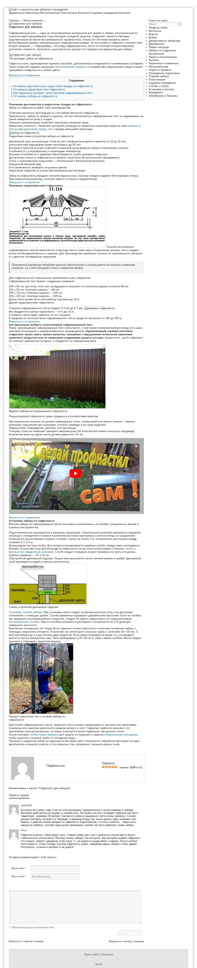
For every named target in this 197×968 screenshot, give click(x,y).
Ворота (153, 34)
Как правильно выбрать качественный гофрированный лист (52, 92)
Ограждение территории (164, 73)
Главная (14, 20)
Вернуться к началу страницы (126, 941)
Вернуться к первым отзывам (26, 941)
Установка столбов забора (25, 612)
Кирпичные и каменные (164, 63)
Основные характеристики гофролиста (38, 89)
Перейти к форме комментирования (19, 797)
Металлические (50, 12)
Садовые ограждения (104, 12)
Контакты (125, 12)
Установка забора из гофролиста (34, 96)
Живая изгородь (159, 47)
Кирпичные (32, 12)
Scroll (98, 964)
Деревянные (17, 12)
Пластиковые (69, 12)
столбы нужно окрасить (44, 734)
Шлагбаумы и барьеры (163, 95)
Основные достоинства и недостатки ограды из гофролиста (52, 86)
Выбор (153, 37)
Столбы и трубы (159, 86)
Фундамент (156, 92)
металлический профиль (71, 66)
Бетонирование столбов (24, 621)
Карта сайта (91, 954)
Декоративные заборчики (164, 40)
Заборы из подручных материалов (162, 52)
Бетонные (84, 12)
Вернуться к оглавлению (24, 75)
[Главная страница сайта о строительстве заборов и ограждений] (38, 9)
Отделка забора (159, 76)
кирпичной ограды (35, 129)
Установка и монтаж (161, 89)
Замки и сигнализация (163, 56)
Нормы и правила (160, 69)
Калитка (154, 60)
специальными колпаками (120, 734)
